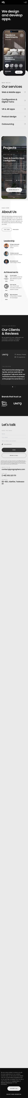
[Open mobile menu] (25, 2)
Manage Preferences (6, 1082)
